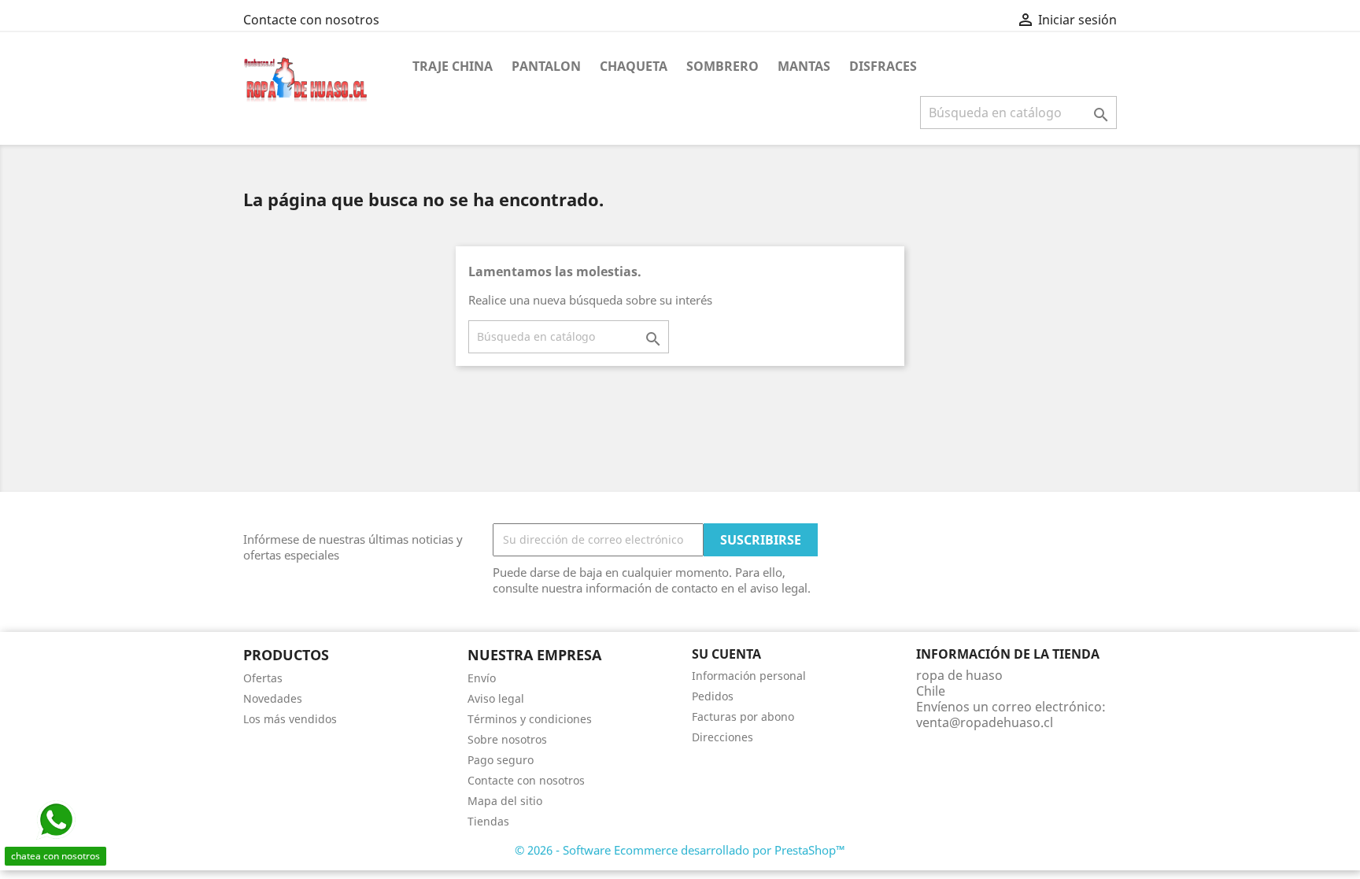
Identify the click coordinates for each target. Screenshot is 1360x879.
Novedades (272, 698)
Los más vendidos (290, 718)
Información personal (749, 675)
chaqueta (633, 66)
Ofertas (263, 677)
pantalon (546, 66)
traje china (452, 66)
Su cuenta (726, 654)
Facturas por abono (743, 716)
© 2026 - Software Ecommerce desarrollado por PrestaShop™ (680, 850)
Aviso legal (496, 698)
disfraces (883, 66)
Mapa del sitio (505, 800)
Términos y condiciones (530, 718)
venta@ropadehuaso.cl (984, 722)
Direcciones (722, 736)
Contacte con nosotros (311, 19)
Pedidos (713, 696)
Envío (482, 677)
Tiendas (488, 821)
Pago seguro (501, 759)
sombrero (722, 66)
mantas (804, 66)
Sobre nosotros (507, 739)
